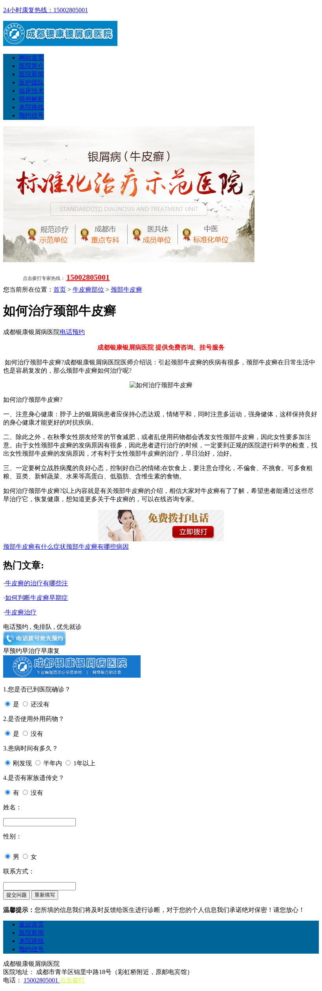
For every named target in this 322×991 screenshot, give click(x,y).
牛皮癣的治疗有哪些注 (36, 583)
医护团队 (31, 82)
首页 (59, 289)
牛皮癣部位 (88, 289)
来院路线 (31, 107)
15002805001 (88, 277)
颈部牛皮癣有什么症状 (34, 546)
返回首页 (31, 924)
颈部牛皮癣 (126, 289)
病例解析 (31, 99)
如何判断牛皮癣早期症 (36, 597)
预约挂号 (31, 115)
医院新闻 (31, 74)
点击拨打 (72, 980)
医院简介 (31, 66)
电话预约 (72, 332)
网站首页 (31, 57)
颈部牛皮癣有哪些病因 (97, 546)
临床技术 (31, 90)
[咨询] (161, 385)
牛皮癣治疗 (21, 612)
